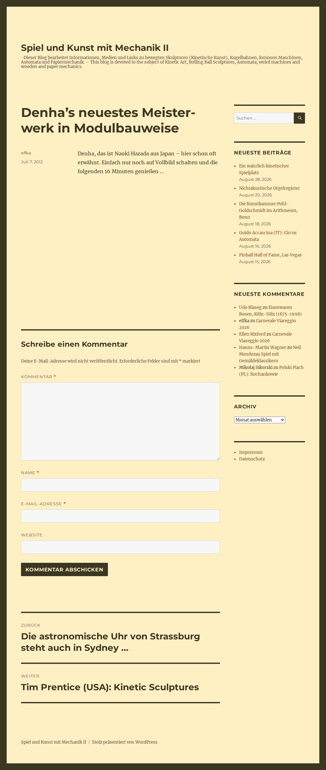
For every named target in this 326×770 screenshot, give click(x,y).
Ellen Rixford (252, 334)
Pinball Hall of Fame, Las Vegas (270, 255)
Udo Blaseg (250, 307)
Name (30, 472)
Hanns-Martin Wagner (262, 347)
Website (32, 534)
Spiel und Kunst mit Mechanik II (95, 47)
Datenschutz (252, 459)
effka (26, 152)
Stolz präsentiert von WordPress (125, 742)
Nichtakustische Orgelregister (269, 188)
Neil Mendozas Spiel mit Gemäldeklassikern (270, 354)
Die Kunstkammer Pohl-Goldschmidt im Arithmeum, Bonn (268, 210)
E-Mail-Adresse (43, 504)
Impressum (251, 452)
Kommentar (38, 376)
